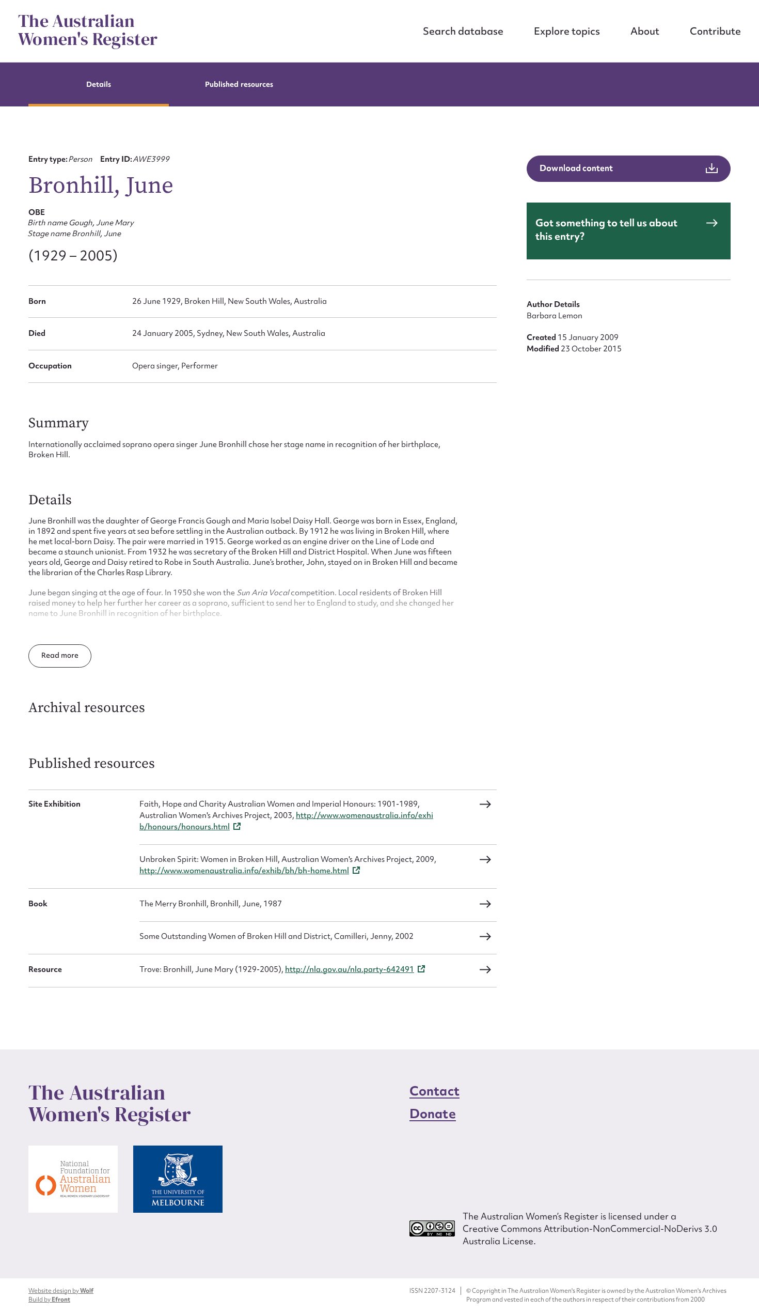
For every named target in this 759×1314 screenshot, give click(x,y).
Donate (432, 1113)
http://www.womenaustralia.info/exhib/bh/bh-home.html (244, 870)
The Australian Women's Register (87, 30)
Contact (434, 1091)
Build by (49, 1299)
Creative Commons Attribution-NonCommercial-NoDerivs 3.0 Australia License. (590, 1235)
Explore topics (567, 31)
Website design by (60, 1291)
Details (98, 84)
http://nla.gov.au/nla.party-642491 (349, 969)
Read (51, 655)
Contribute (715, 31)
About (644, 31)
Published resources (239, 84)
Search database (463, 31)
